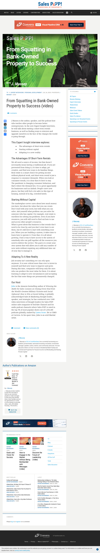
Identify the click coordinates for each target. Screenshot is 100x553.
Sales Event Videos (76, 110)
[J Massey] (11, 342)
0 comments (13, 113)
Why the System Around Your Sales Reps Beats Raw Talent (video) (48, 487)
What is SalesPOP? (43, 541)
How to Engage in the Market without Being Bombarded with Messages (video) (24, 460)
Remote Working (75, 99)
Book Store (46, 12)
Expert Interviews (17, 92)
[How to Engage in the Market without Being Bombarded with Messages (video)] (25, 441)
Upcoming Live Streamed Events (80, 119)
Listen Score (41, 312)
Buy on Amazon (13, 411)
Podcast (50, 446)
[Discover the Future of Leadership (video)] (38, 441)
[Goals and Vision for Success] (12, 441)
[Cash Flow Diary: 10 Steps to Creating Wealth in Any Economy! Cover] (8, 378)
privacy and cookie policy (22, 550)
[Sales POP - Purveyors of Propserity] (50, 5)
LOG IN (94, 12)
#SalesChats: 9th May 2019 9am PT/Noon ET (19, 484)
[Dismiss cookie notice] (97, 549)
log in (12, 522)
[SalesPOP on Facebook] (32, 356)
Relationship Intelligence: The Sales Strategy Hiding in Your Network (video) (48, 481)
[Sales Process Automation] (83, 174)
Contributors (35, 12)
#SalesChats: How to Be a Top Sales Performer (19, 499)
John (13, 286)
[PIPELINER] (67, 12)
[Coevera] (44, 536)
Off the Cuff (51, 457)
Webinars (73, 108)
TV (7, 92)
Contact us (64, 541)
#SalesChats (10, 486)
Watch (6, 12)
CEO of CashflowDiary (32, 341)
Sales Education (57, 12)
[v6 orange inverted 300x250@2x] (83, 149)
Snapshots (51, 453)
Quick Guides (74, 113)
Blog (49, 442)
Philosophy (55, 541)
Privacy (33, 541)
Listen (19, 12)
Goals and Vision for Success (10, 455)
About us (73, 541)
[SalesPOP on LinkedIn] (26, 356)
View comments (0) (32, 328)
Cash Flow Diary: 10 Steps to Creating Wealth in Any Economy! (15, 379)
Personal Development (33, 92)
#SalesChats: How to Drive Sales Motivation (18, 495)
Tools (49, 461)
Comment (17, 328)
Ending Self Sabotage (12, 480)
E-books (25, 12)
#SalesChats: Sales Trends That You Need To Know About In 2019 (19, 489)
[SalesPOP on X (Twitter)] (20, 356)
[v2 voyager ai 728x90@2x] (34, 423)
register (18, 522)
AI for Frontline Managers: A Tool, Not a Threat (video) (48, 499)
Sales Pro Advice (75, 116)
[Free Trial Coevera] (50, 24)
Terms (26, 541)
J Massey (21, 338)
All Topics (73, 96)
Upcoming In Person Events (78, 122)
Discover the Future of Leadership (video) (37, 456)
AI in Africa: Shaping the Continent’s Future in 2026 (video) (49, 505)
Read (12, 12)
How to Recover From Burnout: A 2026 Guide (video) (48, 493)
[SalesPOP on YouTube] (38, 357)
